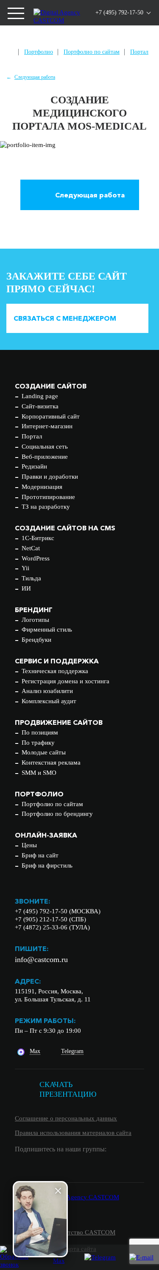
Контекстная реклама (51, 762)
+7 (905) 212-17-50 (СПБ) (50, 919)
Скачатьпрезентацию (68, 1089)
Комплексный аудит (49, 701)
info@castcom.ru (41, 959)
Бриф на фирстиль (47, 865)
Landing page (40, 396)
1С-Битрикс (38, 538)
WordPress (36, 558)
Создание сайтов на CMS (65, 528)
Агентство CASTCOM (84, 1232)
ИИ (26, 588)
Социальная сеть (45, 446)
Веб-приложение (45, 456)
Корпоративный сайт (51, 416)
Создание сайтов (50, 386)
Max (35, 1051)
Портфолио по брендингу (57, 813)
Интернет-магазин (47, 426)
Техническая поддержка (55, 671)
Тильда (31, 578)
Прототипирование (48, 497)
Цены (29, 845)
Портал (139, 52)
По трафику (38, 742)
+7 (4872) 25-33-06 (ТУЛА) (52, 927)
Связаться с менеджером (65, 318)
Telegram (72, 1051)
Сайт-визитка (40, 406)
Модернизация (42, 486)
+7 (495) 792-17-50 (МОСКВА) (57, 911)
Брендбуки (36, 639)
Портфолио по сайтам (92, 52)
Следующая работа (34, 77)
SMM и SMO (39, 772)
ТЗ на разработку (46, 506)
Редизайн (34, 466)
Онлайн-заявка (46, 835)
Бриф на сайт (40, 855)
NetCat (31, 548)
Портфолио (38, 52)
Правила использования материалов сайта (73, 1132)
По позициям (40, 732)
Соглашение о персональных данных (66, 1118)
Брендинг (34, 609)
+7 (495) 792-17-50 (119, 12)
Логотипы (35, 619)
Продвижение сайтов (59, 722)
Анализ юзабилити (47, 691)
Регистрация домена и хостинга (65, 681)
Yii (25, 568)
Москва (103, 39)
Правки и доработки (50, 476)
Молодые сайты (44, 752)
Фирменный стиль (47, 629)
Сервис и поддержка (57, 661)
